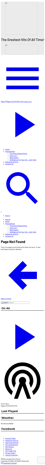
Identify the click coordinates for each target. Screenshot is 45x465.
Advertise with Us (11, 162)
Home (7, 149)
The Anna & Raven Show (18, 153)
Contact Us (9, 164)
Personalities (10, 151)
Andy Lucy (13, 156)
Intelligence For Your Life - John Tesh (23, 160)
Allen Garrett (14, 158)
